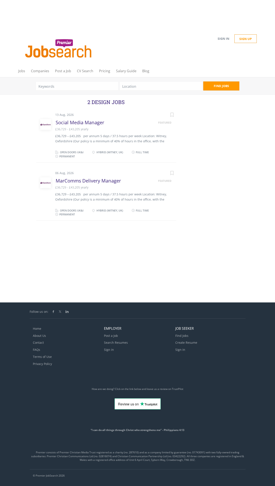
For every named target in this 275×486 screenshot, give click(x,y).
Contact (38, 342)
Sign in (223, 39)
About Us (39, 336)
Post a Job (111, 336)
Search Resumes (116, 342)
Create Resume (186, 342)
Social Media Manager (80, 122)
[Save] (167, 115)
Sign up (245, 39)
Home (37, 329)
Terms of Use (42, 357)
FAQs (36, 350)
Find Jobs (221, 86)
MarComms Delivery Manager (88, 180)
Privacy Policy (42, 364)
